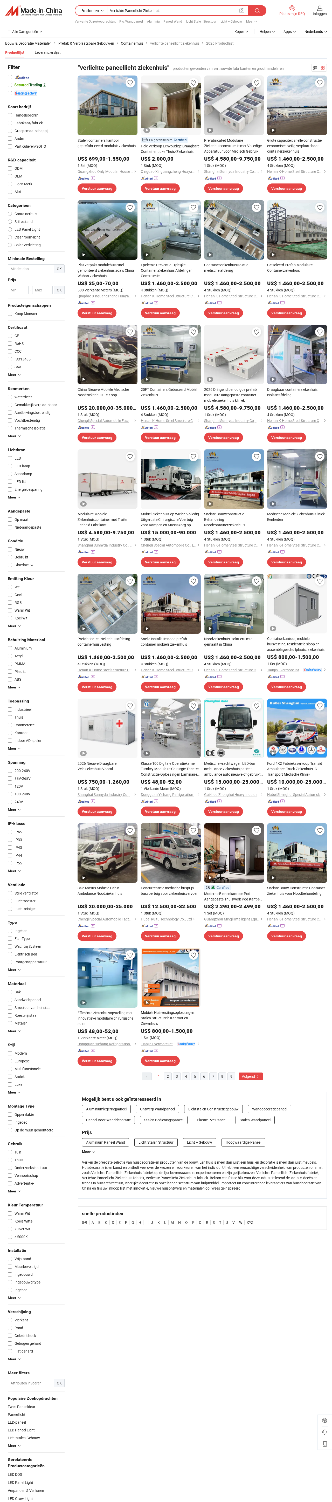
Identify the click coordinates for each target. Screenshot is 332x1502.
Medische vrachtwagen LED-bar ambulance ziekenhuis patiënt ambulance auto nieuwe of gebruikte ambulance (233, 769)
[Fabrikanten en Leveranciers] (33, 10)
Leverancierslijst (48, 52)
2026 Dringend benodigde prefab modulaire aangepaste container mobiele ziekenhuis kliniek (230, 395)
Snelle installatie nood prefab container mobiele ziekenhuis (164, 641)
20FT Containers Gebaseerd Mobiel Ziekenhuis (169, 392)
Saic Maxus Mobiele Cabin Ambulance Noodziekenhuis (100, 890)
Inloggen (320, 13)
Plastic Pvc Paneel (211, 1119)
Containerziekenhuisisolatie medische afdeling (226, 267)
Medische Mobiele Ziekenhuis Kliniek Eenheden (296, 516)
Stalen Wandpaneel (255, 1119)
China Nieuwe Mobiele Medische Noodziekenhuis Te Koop (103, 392)
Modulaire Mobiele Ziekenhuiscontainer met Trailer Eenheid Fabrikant (103, 519)
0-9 (84, 1222)
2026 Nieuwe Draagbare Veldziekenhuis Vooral (97, 766)
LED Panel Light (20, 1482)
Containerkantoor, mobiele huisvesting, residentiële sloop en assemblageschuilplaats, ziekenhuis (295, 644)
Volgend (249, 1076)
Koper (239, 31)
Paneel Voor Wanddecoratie (108, 1119)
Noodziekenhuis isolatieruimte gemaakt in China (228, 641)
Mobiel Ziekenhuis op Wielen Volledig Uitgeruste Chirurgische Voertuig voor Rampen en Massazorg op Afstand (170, 519)
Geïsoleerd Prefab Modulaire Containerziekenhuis (290, 267)
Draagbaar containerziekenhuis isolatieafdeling (292, 392)
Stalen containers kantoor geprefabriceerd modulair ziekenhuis (107, 143)
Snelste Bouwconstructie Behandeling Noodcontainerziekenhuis (224, 519)
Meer (86, 1152)
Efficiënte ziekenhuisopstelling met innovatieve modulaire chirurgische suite (105, 1018)
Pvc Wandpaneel (131, 21)
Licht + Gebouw (231, 21)
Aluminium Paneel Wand (164, 21)
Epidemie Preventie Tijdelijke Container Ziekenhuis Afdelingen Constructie (166, 270)
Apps (287, 31)
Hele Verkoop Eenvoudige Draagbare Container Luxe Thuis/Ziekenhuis (170, 149)
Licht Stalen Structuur (201, 21)
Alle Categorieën (25, 31)
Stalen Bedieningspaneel (163, 1119)
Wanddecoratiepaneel (269, 1109)
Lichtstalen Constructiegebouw (213, 1109)
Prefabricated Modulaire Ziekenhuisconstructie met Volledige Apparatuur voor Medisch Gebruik (233, 146)
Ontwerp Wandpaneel (157, 1109)
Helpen (265, 31)
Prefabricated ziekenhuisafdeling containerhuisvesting (104, 641)
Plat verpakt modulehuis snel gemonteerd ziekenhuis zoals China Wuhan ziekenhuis (106, 270)
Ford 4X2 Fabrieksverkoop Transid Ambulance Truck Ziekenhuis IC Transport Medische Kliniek (294, 769)
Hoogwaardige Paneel (243, 1142)
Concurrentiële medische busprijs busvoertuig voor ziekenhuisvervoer (169, 890)
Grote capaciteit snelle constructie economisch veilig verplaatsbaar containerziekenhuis (294, 146)
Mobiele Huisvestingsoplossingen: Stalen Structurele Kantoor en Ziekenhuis (168, 1018)
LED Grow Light (20, 1498)
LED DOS (15, 1474)
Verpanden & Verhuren (26, 1490)
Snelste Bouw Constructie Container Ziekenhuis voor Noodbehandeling (296, 890)
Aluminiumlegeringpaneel (106, 1109)
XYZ (250, 1222)
